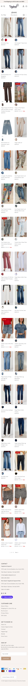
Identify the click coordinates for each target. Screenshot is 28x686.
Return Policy (4, 606)
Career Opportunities (7, 627)
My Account (4, 611)
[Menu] (1, 6)
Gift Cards (4, 615)
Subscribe (6, 658)
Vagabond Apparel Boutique (11, 680)
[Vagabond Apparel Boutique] (14, 6)
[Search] (5, 6)
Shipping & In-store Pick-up (8, 608)
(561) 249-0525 (5, 578)
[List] (26, 15)
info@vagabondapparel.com (8, 575)
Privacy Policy (5, 613)
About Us (3, 624)
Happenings (4, 631)
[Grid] (24, 15)
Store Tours (4, 636)
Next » (16, 552)
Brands (3, 634)
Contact (3, 629)
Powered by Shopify (21, 680)
